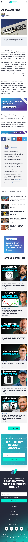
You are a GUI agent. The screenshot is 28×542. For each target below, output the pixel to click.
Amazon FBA (14, 517)
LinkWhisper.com (18, 179)
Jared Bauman (5, 288)
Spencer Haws (10, 14)
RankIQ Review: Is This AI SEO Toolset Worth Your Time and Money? (17, 213)
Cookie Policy (14, 511)
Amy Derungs (13, 215)
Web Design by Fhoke (14, 519)
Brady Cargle (13, 230)
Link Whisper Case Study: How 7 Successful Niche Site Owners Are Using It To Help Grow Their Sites (18, 198)
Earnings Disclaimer (14, 514)
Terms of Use (14, 509)
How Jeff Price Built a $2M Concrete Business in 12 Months (13, 364)
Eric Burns (12, 209)
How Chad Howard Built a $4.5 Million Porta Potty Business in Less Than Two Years (14, 390)
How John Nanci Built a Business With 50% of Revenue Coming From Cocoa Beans (13, 338)
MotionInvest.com (16, 181)
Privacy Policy (14, 506)
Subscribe (14, 459)
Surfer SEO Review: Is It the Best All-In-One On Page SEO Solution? (18, 206)
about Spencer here (13, 182)
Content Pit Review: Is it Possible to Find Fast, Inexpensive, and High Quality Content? (18, 227)
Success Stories (6, 281)
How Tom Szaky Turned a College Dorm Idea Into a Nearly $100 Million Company (13, 285)
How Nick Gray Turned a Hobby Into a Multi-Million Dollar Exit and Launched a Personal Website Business (13, 417)
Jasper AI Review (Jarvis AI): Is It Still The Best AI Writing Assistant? (18, 220)
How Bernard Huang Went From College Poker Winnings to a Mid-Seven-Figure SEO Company (12, 312)
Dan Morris (13, 202)
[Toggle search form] (26, 2)
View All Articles (14, 428)
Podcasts (4, 361)
